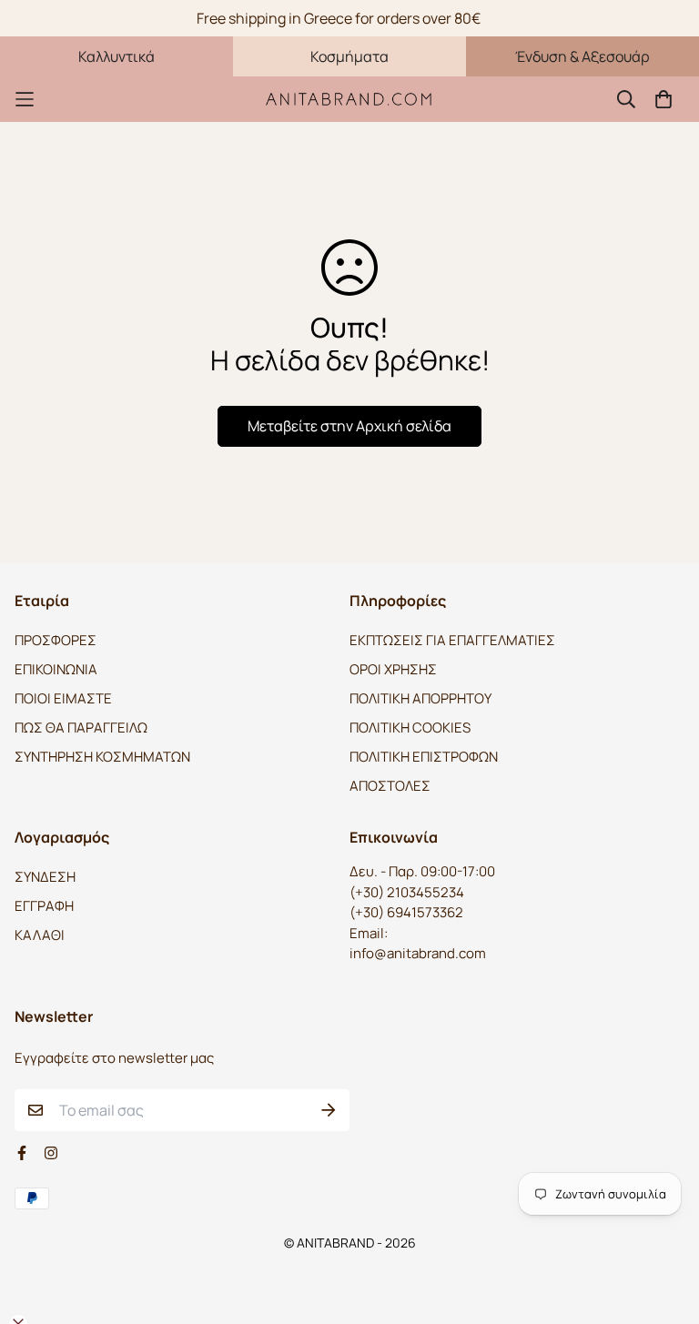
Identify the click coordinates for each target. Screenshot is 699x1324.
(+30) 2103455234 (407, 892)
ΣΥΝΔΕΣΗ (45, 876)
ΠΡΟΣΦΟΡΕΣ (55, 640)
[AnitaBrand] (349, 98)
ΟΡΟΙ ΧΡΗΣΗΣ (393, 669)
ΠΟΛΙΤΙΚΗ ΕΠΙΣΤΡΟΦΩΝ (424, 756)
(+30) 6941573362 (406, 912)
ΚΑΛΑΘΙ (40, 935)
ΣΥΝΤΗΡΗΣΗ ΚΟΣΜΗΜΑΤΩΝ (102, 756)
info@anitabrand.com (418, 953)
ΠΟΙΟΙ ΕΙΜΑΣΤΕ (63, 698)
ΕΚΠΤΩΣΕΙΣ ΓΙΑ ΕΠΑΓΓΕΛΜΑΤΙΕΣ (452, 640)
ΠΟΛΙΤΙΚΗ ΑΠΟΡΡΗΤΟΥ (420, 698)
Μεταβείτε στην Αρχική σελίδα (349, 426)
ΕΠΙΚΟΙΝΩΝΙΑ (56, 669)
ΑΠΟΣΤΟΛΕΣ (390, 785)
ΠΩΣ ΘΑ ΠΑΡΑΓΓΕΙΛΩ (81, 727)
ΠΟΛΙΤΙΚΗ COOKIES (410, 727)
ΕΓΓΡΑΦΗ (44, 905)
